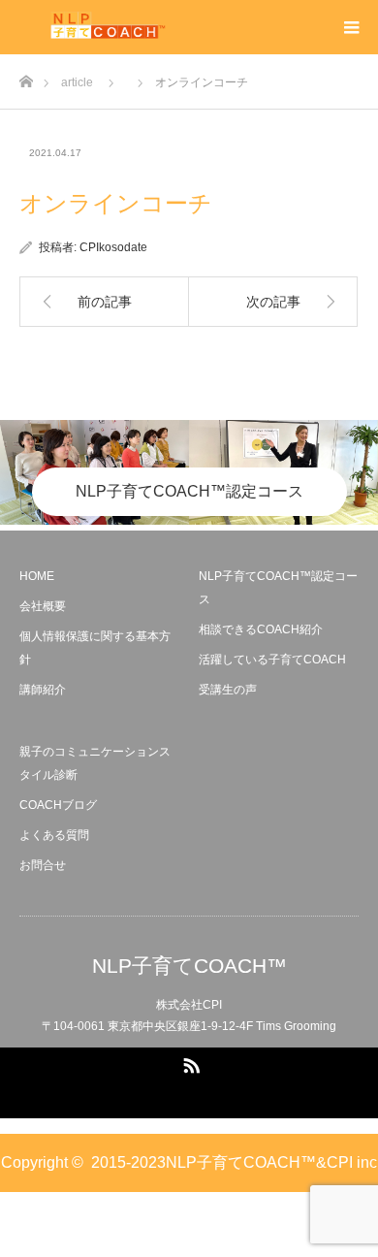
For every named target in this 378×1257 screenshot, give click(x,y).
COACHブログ (58, 805)
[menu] (351, 27)
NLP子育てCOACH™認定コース (189, 491)
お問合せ (42, 865)
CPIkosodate (113, 247)
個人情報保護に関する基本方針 (95, 647)
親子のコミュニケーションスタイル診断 (95, 763)
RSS (189, 1062)
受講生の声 (228, 689)
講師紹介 (42, 689)
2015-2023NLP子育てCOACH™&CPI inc (234, 1162)
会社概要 (42, 606)
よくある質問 (54, 835)
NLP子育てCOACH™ (189, 965)
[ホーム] (25, 76)
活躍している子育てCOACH (272, 659)
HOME (36, 576)
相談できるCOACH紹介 (261, 629)
